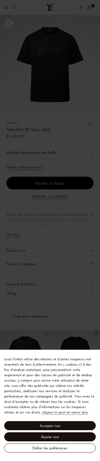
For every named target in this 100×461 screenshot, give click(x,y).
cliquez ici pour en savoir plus (65, 412)
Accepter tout (50, 425)
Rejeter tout (50, 436)
